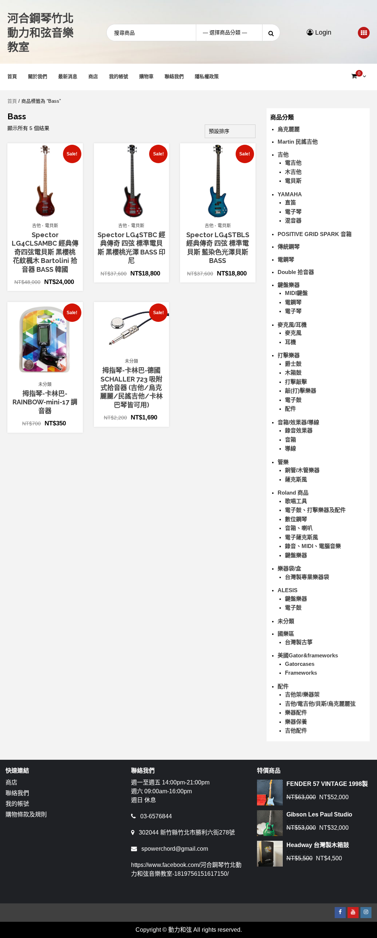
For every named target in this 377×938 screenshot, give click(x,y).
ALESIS (287, 590)
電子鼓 (293, 400)
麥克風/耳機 (292, 325)
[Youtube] (353, 912)
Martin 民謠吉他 (298, 141)
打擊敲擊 (296, 382)
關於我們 (37, 76)
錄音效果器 (299, 430)
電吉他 (293, 162)
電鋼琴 (286, 259)
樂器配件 (296, 712)
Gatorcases (299, 664)
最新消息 (67, 76)
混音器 (293, 220)
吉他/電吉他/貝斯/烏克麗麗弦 (320, 703)
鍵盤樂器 (289, 285)
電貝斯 (51, 225)
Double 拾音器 (296, 272)
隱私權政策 (207, 76)
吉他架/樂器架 (302, 694)
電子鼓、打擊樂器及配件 (315, 510)
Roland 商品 (293, 492)
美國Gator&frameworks (308, 655)
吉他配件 (296, 730)
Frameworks (301, 673)
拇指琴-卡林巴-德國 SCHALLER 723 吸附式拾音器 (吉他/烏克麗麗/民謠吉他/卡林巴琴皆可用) (131, 387)
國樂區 (286, 633)
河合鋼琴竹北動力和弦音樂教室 (40, 32)
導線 (290, 448)
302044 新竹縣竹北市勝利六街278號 (187, 832)
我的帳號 (118, 76)
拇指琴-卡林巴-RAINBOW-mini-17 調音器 (45, 402)
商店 (93, 76)
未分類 (45, 384)
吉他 (36, 225)
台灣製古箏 (299, 642)
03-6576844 (156, 816)
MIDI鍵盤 (296, 293)
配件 (290, 408)
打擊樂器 (289, 355)
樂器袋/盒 (289, 568)
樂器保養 (296, 722)
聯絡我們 (174, 76)
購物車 (146, 76)
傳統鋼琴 (289, 246)
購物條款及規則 (26, 814)
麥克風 (293, 333)
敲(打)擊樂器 (300, 390)
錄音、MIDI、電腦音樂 (313, 546)
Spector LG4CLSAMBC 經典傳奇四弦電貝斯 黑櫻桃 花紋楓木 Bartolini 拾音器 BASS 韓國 (45, 252)
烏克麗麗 (289, 129)
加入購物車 (49, 215)
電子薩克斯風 (301, 537)
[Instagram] (365, 912)
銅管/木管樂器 (302, 470)
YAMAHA (290, 194)
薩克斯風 (296, 479)
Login (322, 32)
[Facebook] (340, 912)
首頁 (12, 76)
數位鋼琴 (296, 519)
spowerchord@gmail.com (174, 849)
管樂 (283, 462)
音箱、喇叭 (299, 528)
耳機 (290, 342)
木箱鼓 (293, 372)
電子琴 (293, 211)
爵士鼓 (293, 364)
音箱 (290, 439)
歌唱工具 (296, 501)
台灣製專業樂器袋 (307, 577)
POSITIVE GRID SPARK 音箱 (315, 234)
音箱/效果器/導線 (298, 422)
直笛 (290, 202)
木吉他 (293, 172)
